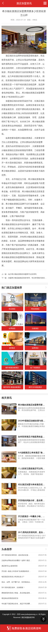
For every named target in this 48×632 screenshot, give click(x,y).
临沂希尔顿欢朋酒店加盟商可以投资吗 (22, 274)
